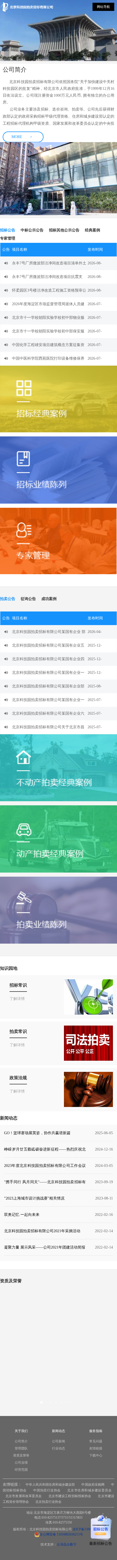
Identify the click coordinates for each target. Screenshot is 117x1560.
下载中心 (95, 1455)
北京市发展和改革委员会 (23, 1496)
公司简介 (21, 1441)
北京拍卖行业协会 (48, 1502)
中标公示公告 (32, 230)
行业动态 (58, 1448)
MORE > (21, 137)
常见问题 (95, 1441)
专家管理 (7, 238)
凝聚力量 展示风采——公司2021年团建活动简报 (44, 1247)
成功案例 (49, 599)
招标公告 (7, 230)
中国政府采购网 (92, 1484)
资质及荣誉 (21, 1455)
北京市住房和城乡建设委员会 (89, 1490)
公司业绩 (21, 1462)
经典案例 (92, 230)
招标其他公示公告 (64, 230)
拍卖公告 (7, 599)
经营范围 (21, 1470)
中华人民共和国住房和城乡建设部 (50, 1484)
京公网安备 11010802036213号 (61, 1534)
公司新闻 (58, 1441)
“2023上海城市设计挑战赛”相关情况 (34, 1198)
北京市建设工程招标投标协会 (69, 1496)
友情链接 (95, 1448)
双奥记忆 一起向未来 (21, 1215)
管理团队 (21, 1448)
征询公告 (28, 599)
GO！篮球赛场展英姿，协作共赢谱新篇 (37, 1133)
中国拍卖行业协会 (46, 1490)
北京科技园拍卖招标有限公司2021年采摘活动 (42, 1231)
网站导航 (103, 7)
